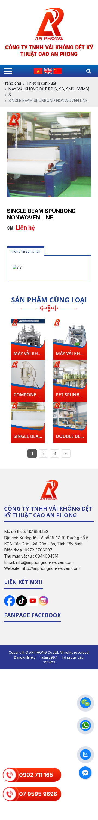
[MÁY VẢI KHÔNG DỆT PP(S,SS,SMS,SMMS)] (28, 337)
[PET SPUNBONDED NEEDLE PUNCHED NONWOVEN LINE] (70, 378)
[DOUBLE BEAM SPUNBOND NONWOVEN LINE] (70, 420)
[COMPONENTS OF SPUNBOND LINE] (28, 378)
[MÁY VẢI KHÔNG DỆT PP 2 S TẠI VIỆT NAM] (70, 337)
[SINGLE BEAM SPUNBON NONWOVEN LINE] (28, 420)
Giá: (10, 228)
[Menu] (8, 71)
